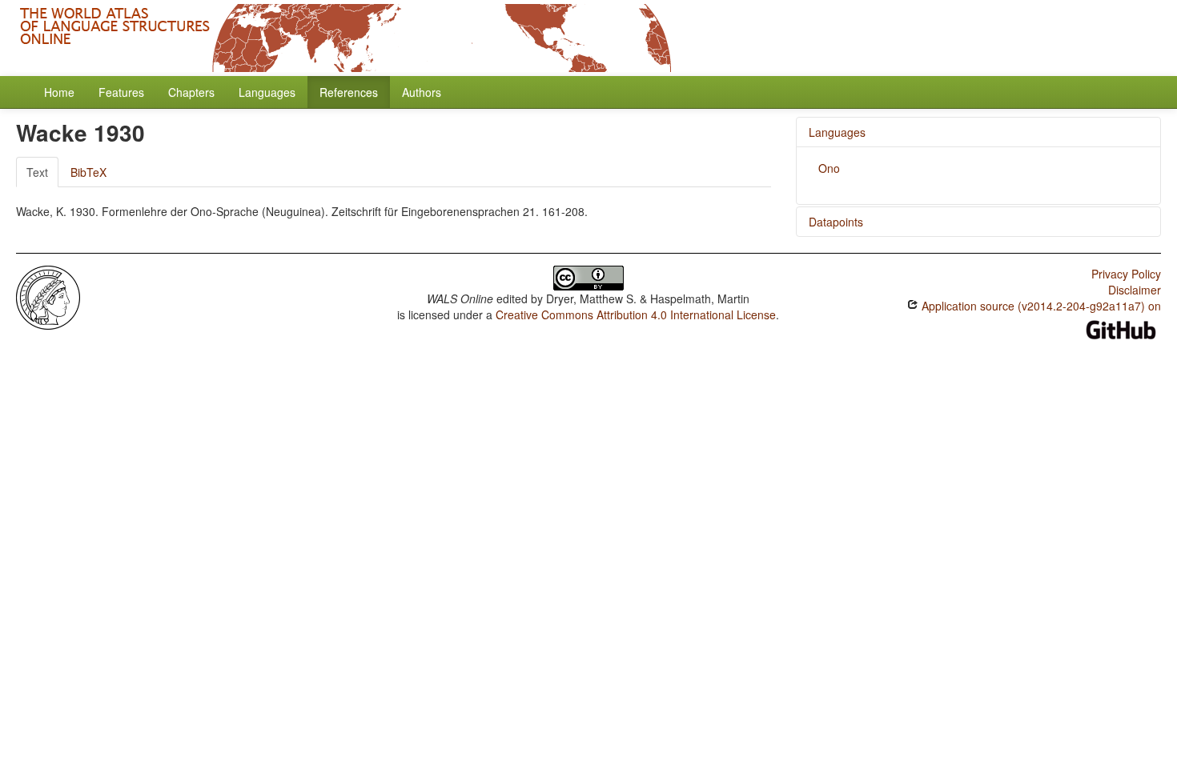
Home (59, 92)
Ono (829, 168)
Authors (421, 92)
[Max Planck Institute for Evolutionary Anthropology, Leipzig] (48, 296)
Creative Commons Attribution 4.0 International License (636, 314)
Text (37, 172)
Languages (267, 92)
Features (121, 92)
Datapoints (836, 222)
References (348, 92)
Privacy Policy (1126, 274)
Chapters (191, 92)
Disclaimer (1134, 290)
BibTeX (88, 172)
